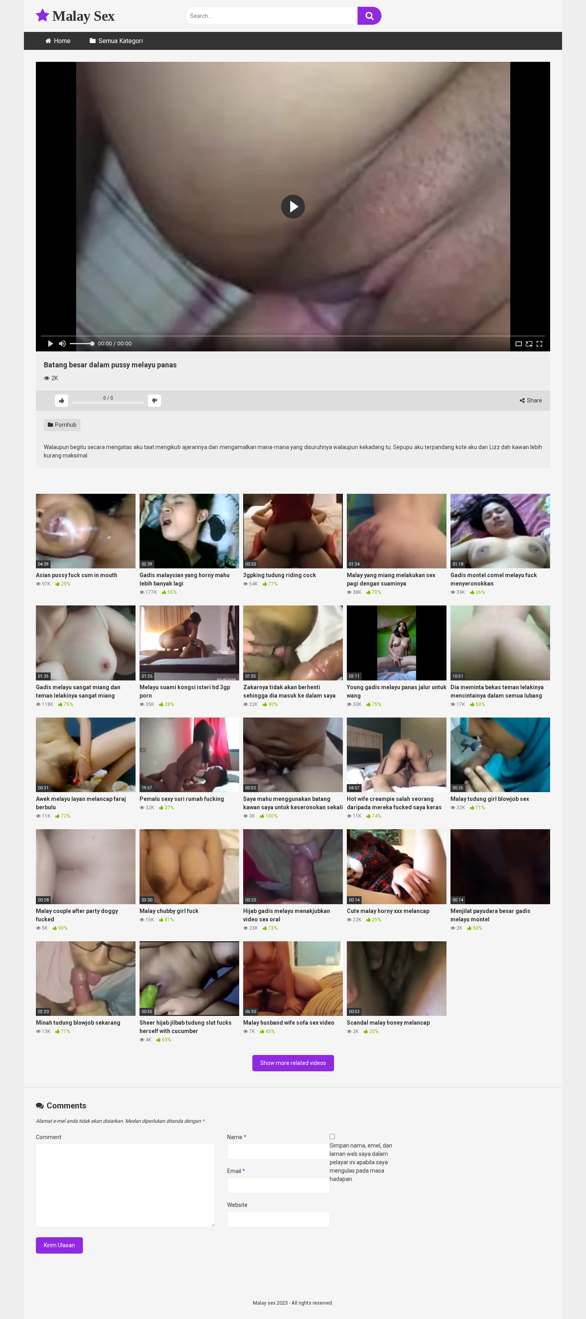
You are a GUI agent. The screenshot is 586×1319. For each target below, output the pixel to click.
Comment (48, 1137)
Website (237, 1205)
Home (62, 41)
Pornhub (65, 425)
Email (236, 1171)
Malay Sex (82, 16)
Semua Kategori (120, 41)
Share (534, 400)
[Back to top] (559, 1295)
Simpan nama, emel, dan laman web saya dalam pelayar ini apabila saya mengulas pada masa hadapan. (361, 1162)
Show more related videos (293, 1063)
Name (236, 1137)
